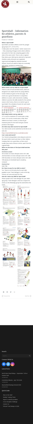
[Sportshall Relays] (9, 238)
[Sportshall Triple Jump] (9, 196)
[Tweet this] (11, 292)
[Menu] (17, 2)
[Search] (29, 2)
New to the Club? (7, 395)
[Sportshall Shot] (9, 217)
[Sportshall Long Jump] (9, 258)
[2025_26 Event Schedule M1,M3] (24, 110)
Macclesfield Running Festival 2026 (11, 385)
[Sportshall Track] (23, 279)
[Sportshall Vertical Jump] (23, 196)
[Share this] (7, 292)
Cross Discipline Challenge (10, 401)
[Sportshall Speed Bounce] (23, 237)
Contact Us (6, 404)
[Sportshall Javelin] (23, 217)
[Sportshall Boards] (23, 258)
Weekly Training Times (9, 397)
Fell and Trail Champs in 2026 (11, 406)
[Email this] (3, 292)
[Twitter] (8, 364)
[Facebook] (4, 364)
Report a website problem (10, 399)
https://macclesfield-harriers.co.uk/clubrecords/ (15, 133)
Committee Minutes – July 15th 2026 (12, 380)
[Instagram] (12, 364)
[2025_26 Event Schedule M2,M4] (9, 110)
